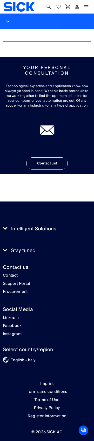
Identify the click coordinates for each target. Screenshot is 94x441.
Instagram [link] (12, 334)
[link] (19, 7)
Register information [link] (47, 416)
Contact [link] (10, 275)
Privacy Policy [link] (47, 407)
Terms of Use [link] (47, 399)
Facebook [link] (12, 326)
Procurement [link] (15, 292)
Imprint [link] (47, 383)
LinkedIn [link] (11, 318)
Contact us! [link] (47, 163)
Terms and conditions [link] (47, 391)
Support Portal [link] (16, 284)
